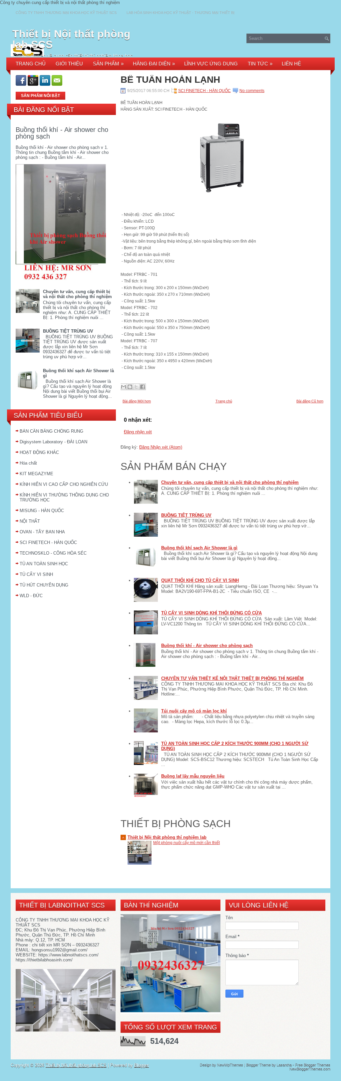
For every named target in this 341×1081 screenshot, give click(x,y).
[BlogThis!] (130, 386)
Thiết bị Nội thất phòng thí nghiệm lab (167, 837)
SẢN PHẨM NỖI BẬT (40, 95)
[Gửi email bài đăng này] (123, 386)
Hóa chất (28, 463)
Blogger (141, 1065)
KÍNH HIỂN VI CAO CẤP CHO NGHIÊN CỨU (64, 484)
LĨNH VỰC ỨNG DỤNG (211, 63)
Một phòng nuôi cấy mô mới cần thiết (186, 842)
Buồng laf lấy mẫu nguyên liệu (192, 776)
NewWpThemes (230, 1065)
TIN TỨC (260, 63)
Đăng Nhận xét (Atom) (160, 447)
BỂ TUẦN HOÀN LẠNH (170, 79)
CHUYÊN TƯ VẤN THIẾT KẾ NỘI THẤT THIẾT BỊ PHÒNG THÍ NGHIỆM (232, 678)
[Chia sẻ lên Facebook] (142, 386)
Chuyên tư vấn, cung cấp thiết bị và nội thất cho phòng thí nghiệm (77, 294)
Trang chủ (223, 401)
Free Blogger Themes (312, 1065)
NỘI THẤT (30, 521)
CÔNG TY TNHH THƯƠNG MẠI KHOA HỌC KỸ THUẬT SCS (66, 13)
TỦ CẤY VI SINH (36, 574)
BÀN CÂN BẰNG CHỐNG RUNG (51, 431)
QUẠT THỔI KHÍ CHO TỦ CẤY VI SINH (200, 580)
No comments (251, 90)
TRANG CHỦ (31, 63)
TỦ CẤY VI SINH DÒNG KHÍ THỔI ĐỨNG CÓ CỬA (211, 612)
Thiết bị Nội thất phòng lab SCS (71, 39)
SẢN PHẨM (108, 63)
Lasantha (284, 1065)
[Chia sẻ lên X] (136, 386)
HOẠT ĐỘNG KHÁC (39, 452)
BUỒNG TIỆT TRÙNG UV (68, 331)
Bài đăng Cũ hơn (309, 401)
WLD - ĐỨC (31, 595)
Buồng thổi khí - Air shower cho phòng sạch (62, 133)
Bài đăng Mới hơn (137, 401)
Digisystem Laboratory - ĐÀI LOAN (53, 441)
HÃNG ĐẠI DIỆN (154, 63)
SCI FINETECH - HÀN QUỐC (48, 542)
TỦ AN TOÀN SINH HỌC (44, 563)
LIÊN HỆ (291, 63)
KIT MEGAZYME (36, 473)
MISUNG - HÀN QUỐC (42, 510)
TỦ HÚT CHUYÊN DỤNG (44, 585)
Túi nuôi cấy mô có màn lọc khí (194, 710)
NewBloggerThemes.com (309, 1069)
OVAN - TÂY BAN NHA (42, 531)
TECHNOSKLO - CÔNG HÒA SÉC (53, 553)
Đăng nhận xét (138, 431)
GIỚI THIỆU (69, 63)
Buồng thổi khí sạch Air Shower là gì (199, 547)
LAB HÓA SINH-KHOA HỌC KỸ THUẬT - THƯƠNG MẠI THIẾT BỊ (180, 13)
